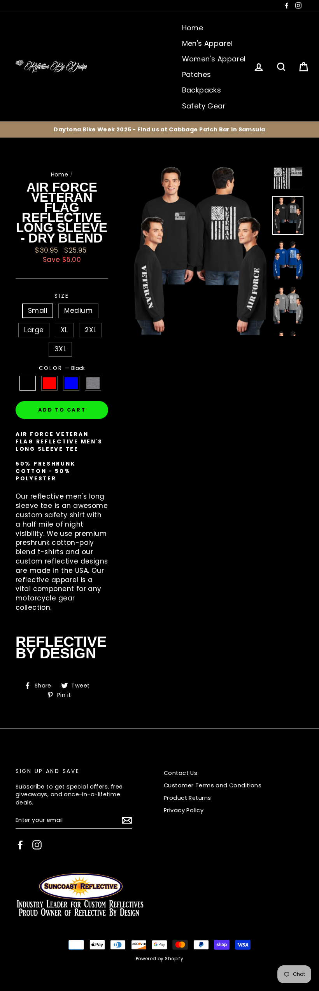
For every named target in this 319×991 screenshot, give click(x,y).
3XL (60, 349)
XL (64, 330)
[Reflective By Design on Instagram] (37, 845)
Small (37, 310)
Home (192, 28)
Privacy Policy (183, 810)
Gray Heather (93, 383)
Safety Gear (204, 106)
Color (62, 368)
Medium (78, 310)
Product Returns (187, 798)
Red (49, 383)
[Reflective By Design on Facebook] (20, 845)
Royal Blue (71, 383)
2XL (90, 330)
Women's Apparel (214, 59)
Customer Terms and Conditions (212, 785)
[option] (159, 129)
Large (34, 330)
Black (27, 383)
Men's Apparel (207, 43)
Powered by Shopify (160, 959)
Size (61, 296)
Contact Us (180, 773)
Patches (196, 74)
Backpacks (201, 90)
